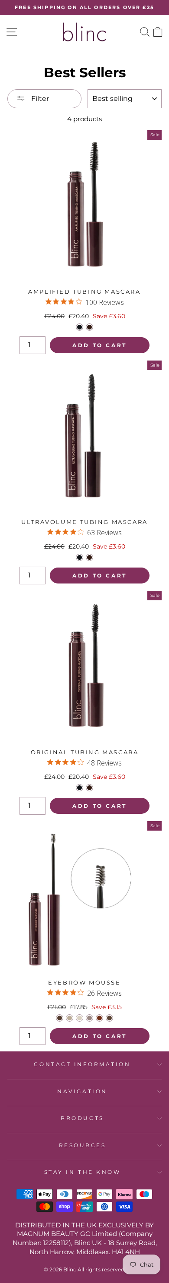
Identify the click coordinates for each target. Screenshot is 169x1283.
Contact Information (82, 1064)
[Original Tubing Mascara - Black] (79, 787)
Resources (82, 1145)
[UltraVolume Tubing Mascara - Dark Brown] (89, 557)
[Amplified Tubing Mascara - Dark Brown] (89, 327)
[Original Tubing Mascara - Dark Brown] (89, 787)
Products (82, 1118)
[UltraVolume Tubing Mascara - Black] (79, 557)
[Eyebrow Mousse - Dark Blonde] (69, 1018)
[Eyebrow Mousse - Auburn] (99, 1018)
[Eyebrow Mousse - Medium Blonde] (79, 1018)
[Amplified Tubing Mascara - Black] (79, 327)
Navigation (82, 1092)
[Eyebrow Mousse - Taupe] (89, 1018)
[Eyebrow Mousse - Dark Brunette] (59, 1018)
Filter (39, 98)
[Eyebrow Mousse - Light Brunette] (109, 1018)
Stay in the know (82, 1172)
